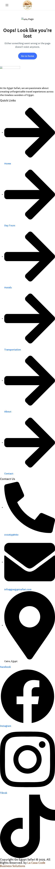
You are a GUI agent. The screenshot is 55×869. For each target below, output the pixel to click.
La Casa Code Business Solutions (22, 864)
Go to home (27, 56)
